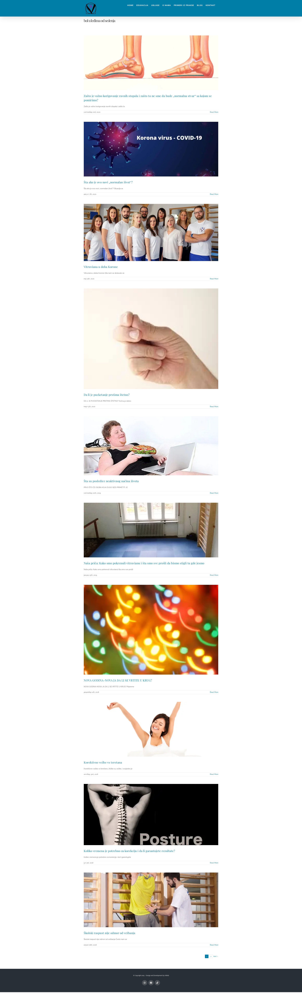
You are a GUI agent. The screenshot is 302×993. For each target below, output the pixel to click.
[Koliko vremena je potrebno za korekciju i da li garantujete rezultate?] (151, 814)
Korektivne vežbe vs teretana (103, 762)
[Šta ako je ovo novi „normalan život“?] (151, 149)
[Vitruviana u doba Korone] (151, 232)
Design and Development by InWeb (157, 975)
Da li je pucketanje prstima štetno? (107, 395)
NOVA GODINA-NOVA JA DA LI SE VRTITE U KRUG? (118, 680)
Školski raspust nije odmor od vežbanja (109, 933)
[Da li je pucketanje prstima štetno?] (151, 338)
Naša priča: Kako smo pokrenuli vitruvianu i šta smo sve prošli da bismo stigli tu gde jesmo (144, 563)
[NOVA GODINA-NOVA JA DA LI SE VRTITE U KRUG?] (151, 630)
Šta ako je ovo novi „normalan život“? (108, 182)
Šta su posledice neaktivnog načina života (111, 481)
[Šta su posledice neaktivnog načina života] (151, 445)
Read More (214, 112)
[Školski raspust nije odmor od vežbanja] (151, 900)
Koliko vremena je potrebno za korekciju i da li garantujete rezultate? (129, 851)
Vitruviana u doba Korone (101, 267)
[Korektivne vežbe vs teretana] (151, 729)
